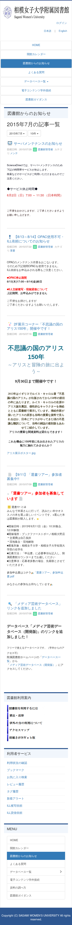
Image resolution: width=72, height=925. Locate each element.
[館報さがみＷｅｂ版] (26, 737)
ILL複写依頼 (14, 805)
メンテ (14, 153)
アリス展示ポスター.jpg (21, 453)
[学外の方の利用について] (26, 723)
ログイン (61, 23)
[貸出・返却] (26, 715)
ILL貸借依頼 (14, 813)
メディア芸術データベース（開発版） (32, 665)
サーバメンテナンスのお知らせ (38, 143)
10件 (33, 133)
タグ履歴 (12, 791)
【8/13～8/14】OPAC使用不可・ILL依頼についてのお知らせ (35, 238)
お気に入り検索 (17, 777)
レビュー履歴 (15, 784)
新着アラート (15, 798)
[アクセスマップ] (26, 730)
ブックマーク (15, 770)
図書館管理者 (45, 149)
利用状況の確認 (17, 763)
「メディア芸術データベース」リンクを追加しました (34, 605)
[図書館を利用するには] (26, 708)
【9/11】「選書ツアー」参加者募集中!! (34, 476)
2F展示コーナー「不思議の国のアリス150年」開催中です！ (35, 326)
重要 (12, 250)
